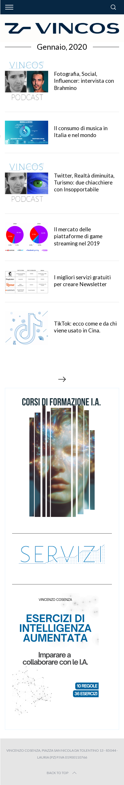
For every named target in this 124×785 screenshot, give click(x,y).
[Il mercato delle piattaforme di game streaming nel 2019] (26, 237)
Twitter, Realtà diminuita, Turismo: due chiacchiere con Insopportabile (84, 182)
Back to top (57, 773)
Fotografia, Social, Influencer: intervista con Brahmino (84, 81)
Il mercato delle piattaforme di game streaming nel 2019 (78, 236)
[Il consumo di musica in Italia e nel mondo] (26, 132)
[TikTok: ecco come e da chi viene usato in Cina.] (26, 328)
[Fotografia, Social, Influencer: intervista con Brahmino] (26, 81)
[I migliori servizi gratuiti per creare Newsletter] (26, 281)
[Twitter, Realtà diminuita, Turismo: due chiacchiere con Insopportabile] (26, 183)
